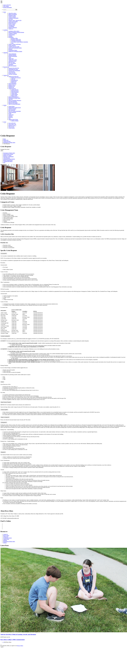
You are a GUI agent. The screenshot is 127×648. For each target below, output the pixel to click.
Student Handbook (12, 83)
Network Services (15, 90)
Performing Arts (14, 80)
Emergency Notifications (8, 156)
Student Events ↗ (12, 84)
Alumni (4, 105)
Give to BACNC (12, 123)
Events (9, 113)
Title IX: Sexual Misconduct (14, 104)
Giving (4, 121)
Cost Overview (11, 71)
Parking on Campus (7, 155)
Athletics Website (14, 120)
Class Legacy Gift (12, 124)
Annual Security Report (8, 154)
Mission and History (12, 14)
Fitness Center (14, 95)
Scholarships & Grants (13, 69)
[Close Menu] (1, 2)
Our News (10, 19)
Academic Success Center (13, 46)
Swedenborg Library (12, 50)
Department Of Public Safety (9, 142)
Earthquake (3, 422)
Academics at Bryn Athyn (13, 31)
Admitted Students (12, 55)
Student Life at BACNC (13, 76)
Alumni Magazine (12, 112)
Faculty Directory (12, 45)
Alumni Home (11, 106)
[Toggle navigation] (2, 150)
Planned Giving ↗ (12, 125)
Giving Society (11, 127)
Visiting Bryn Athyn (12, 59)
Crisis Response (6, 157)
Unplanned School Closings (9, 159)
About (4, 12)
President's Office (12, 15)
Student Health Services (13, 96)
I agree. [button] (2, 646)
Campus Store (14, 93)
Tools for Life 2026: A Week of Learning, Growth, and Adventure (18, 634)
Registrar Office (14, 38)
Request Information (12, 56)
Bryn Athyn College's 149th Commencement (13, 639)
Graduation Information (13, 18)
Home (4, 139)
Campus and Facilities (13, 21)
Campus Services (12, 88)
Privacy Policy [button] (20, 645)
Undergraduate (11, 34)
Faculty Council (11, 24)
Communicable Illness (7, 161)
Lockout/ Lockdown (4, 336)
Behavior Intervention (13, 102)
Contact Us (10, 28)
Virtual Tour (11, 58)
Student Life (5, 140)
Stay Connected (11, 110)
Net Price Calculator (12, 74)
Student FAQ (14, 81)
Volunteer (10, 115)
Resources (10, 117)
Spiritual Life (11, 87)
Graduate (10, 35)
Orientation (10, 64)
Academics (5, 30)
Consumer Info (11, 25)
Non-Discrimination (12, 101)
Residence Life (11, 86)
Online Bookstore (15, 92)
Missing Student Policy (8, 160)
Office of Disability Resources (14, 100)
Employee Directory (12, 27)
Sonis (12, 43)
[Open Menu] (1, 1)
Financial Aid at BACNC (13, 68)
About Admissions (12, 53)
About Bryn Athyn (12, 13)
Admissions (5, 52)
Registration (10, 37)
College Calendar (12, 16)
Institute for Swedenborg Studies (15, 51)
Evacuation (3, 253)
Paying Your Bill (11, 72)
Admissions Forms (12, 61)
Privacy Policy (6, 535)
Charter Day (11, 114)
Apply (9, 57)
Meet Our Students (12, 65)
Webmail (5, 540)
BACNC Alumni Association (14, 111)
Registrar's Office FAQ (16, 39)
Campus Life (6, 75)
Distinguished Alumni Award (14, 107)
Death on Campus (4, 417)
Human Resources (12, 22)
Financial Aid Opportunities (14, 70)
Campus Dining (14, 94)
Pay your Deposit (12, 63)
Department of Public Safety (14, 98)
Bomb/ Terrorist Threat (5, 402)
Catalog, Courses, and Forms (14, 44)
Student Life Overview (16, 77)
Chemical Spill (4, 409)
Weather (2, 452)
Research (10, 49)
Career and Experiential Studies (15, 47)
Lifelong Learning (12, 108)
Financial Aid (6, 66)
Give (9, 118)
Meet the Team (11, 62)
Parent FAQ (13, 82)
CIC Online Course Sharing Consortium (19, 41)
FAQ (4, 162)
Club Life (13, 78)
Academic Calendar (12, 33)
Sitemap (5, 542)
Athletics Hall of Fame (13, 119)
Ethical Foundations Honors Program (16, 32)
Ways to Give (11, 126)
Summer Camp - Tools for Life (14, 20)
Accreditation (11, 26)
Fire (2, 381)
